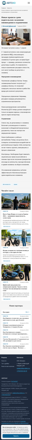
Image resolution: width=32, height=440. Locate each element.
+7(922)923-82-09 (22, 371)
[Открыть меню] (29, 3)
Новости (3, 361)
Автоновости (6, 184)
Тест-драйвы (5, 363)
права (15, 184)
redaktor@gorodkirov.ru (23, 368)
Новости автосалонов (7, 366)
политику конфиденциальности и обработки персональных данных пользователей (14, 423)
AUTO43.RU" (14, 381)
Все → (27, 312)
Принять (16, 436)
